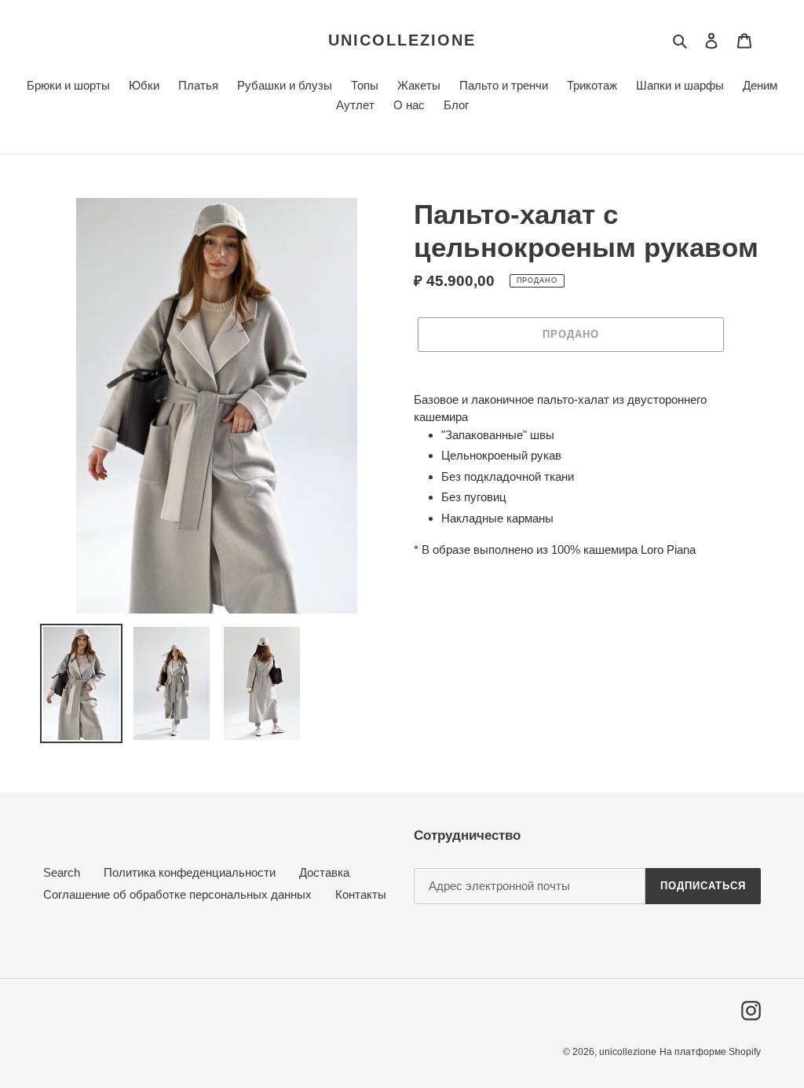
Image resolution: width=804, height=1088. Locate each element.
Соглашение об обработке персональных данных (177, 894)
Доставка (324, 872)
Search (61, 872)
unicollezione (402, 40)
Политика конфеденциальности (190, 872)
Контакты (360, 894)
